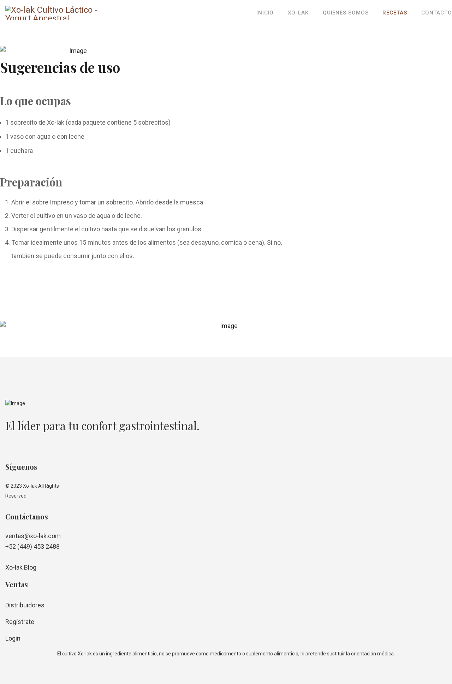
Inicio (265, 13)
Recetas (394, 13)
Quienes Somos (346, 13)
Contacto (436, 13)
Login (12, 638)
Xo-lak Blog (20, 567)
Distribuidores (24, 605)
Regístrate (19, 621)
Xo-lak (298, 13)
